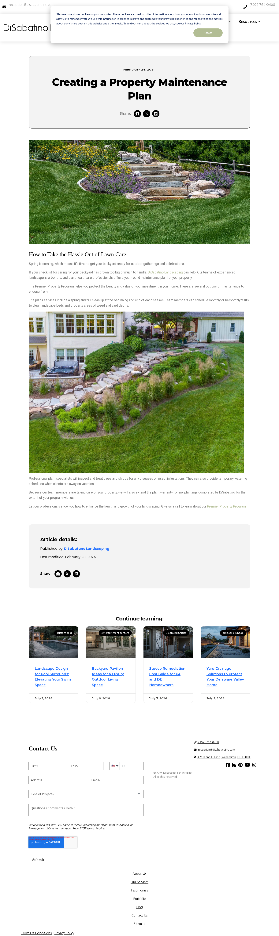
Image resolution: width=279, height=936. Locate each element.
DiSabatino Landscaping (165, 272)
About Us (139, 873)
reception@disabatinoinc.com (216, 749)
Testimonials (140, 890)
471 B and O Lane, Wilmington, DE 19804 (223, 757)
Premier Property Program (226, 506)
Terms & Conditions (36, 933)
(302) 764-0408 (208, 742)
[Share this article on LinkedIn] (155, 113)
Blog (139, 907)
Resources (248, 21)
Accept (208, 32)
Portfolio (139, 898)
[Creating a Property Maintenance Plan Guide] (146, 113)
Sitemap (139, 923)
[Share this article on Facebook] (137, 113)
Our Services (139, 882)
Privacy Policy (64, 933)
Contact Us (140, 915)
